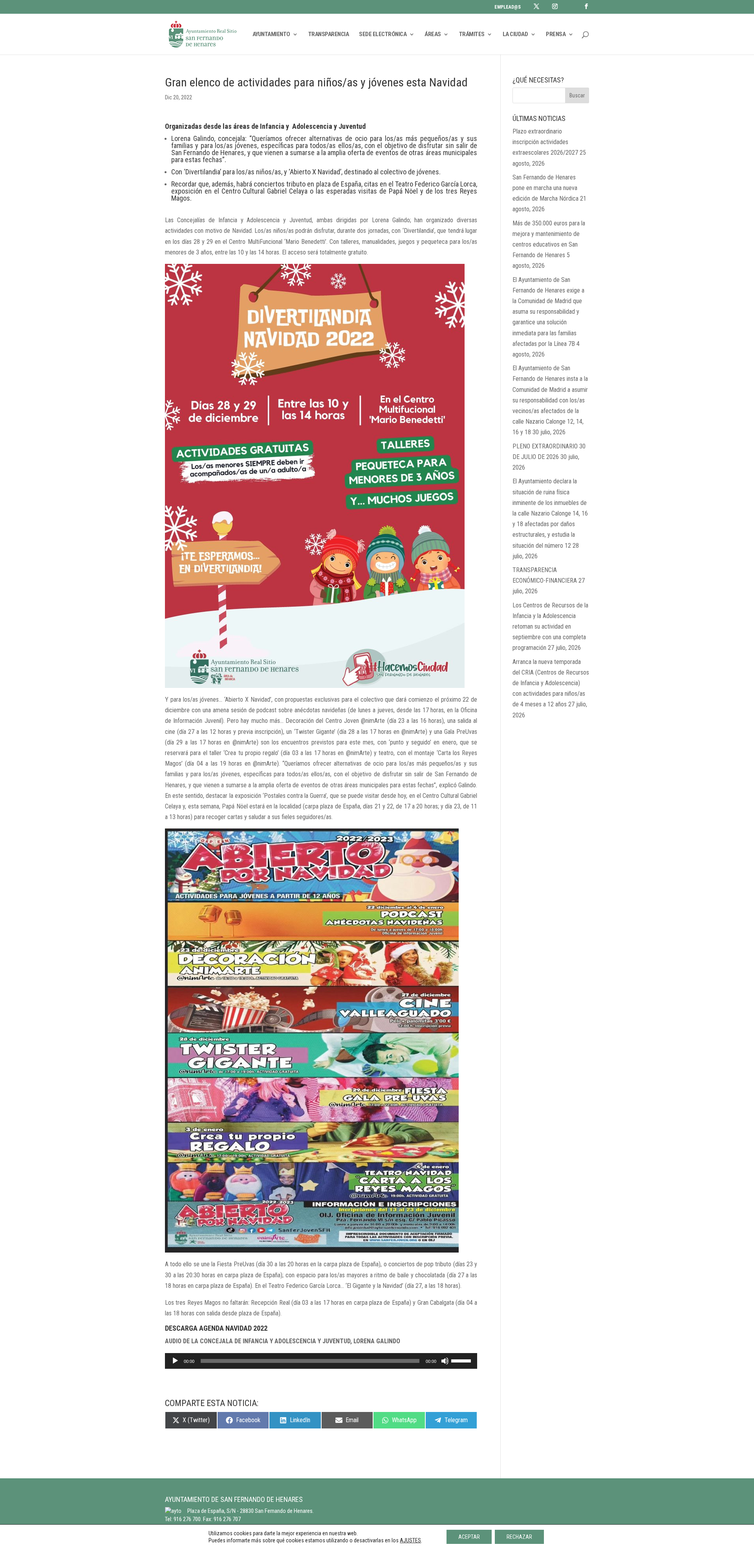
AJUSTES (410, 1540)
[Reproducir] (175, 1361)
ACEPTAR (469, 1537)
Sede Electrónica (382, 34)
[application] (321, 1361)
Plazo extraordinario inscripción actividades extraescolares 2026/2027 (545, 142)
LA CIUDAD (515, 34)
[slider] (462, 1360)
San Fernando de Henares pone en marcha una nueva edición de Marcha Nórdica (545, 188)
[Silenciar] (445, 1361)
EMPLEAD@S (507, 7)
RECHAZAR (519, 1537)
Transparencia (328, 34)
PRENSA (556, 34)
